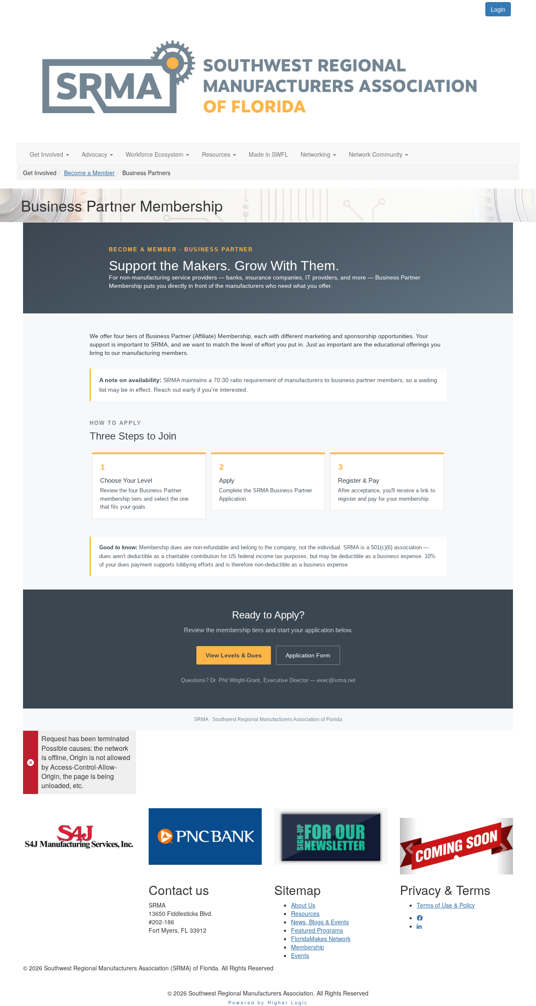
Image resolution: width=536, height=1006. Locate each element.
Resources (305, 913)
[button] (49, 154)
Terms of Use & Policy (446, 905)
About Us (303, 905)
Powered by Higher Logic (268, 1002)
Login (498, 9)
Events (300, 955)
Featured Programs (317, 930)
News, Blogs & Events (320, 922)
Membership (307, 947)
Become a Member (89, 172)
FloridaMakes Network (320, 938)
